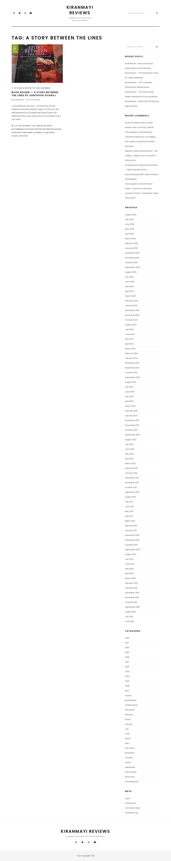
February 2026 (131, 243)
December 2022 (132, 420)
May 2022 (129, 454)
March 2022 (130, 463)
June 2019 (129, 621)
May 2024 (129, 339)
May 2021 (129, 511)
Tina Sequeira (131, 132)
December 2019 (132, 592)
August (128, 695)
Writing (24, 136)
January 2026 (131, 248)
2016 (127, 638)
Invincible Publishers (22, 133)
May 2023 (129, 396)
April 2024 (129, 344)
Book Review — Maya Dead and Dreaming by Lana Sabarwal (139, 66)
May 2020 (129, 568)
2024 (127, 676)
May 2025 (129, 286)
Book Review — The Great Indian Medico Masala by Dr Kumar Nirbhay (141, 94)
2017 (127, 642)
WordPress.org (131, 812)
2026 (127, 686)
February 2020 (131, 583)
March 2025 (130, 296)
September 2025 (132, 267)
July (127, 729)
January (129, 724)
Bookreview (48, 129)
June (127, 733)
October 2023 (131, 372)
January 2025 (131, 305)
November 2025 (132, 257)
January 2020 (131, 588)
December (130, 709)
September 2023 (132, 377)
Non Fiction (130, 748)
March (128, 738)
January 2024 (131, 358)
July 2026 (129, 219)
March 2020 (130, 578)
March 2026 (130, 238)
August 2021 (130, 497)
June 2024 (129, 334)
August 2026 (130, 214)
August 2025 (130, 272)
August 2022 (130, 439)
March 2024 (130, 348)
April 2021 (129, 516)
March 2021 (130, 521)
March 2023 (130, 406)
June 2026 (129, 224)
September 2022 (132, 434)
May (127, 743)
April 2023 (129, 401)
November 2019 (132, 597)
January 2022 (131, 473)
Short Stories (130, 772)
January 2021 (131, 530)
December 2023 (132, 363)
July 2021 (129, 501)
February (129, 714)
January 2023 (131, 415)
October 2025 (131, 262)
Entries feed (130, 803)
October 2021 (131, 487)
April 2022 (129, 458)
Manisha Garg (131, 151)
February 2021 (131, 525)
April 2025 (129, 291)
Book (44, 126)
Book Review (25, 88)
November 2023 (132, 367)
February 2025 (131, 300)
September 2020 (132, 549)
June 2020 (129, 564)
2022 (127, 666)
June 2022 (129, 449)
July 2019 (129, 616)
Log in (127, 798)
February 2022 (131, 468)
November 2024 (132, 315)
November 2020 (132, 540)
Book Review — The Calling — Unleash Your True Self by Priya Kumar (141, 156)
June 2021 (129, 506)
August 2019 (130, 611)
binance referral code (135, 122)
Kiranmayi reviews (80, 10)
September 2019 (132, 607)
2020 (127, 657)
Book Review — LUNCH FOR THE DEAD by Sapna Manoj (142, 103)
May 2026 (129, 229)
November (45, 88)
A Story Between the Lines (27, 126)
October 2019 (131, 602)
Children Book (131, 705)
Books (58, 129)
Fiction (36, 88)
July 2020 (129, 559)
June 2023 (129, 391)
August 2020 (130, 554)
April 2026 (129, 233)
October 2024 (131, 320)
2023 (127, 671)
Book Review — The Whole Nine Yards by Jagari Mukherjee (141, 75)
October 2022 (131, 430)
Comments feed (132, 808)
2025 (127, 681)
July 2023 (129, 387)
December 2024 (132, 310)
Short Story (130, 776)
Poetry (128, 762)
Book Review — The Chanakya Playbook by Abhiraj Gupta (138, 84)
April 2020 (129, 573)
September (130, 767)
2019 (16, 88)
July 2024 (129, 329)
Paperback (39, 133)
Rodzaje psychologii (134, 165)
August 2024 (130, 324)
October (129, 757)
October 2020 (131, 544)
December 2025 (132, 253)
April (127, 690)
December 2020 (132, 535)
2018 (127, 647)
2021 (127, 662)
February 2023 (131, 410)
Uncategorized (132, 781)
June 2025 (129, 281)
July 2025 (129, 277)
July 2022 (129, 444)
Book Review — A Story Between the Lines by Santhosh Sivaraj (35, 94)
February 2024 (131, 353)
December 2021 (132, 477)
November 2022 (132, 425)
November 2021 (132, 482)
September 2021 (132, 492)
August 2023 (130, 382)
